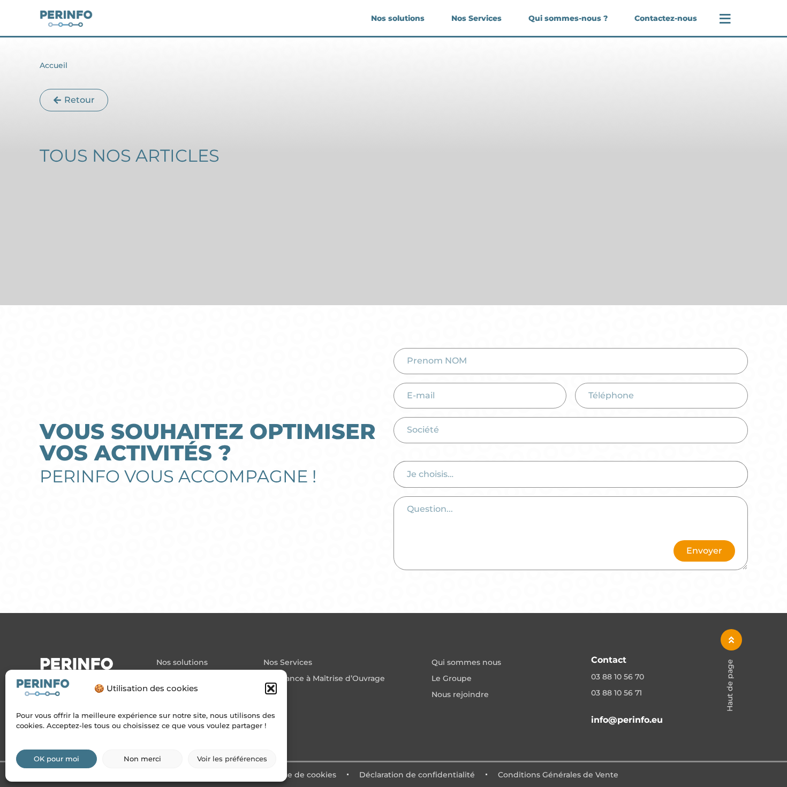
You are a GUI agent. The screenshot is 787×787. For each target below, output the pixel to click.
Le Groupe (452, 679)
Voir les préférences (232, 758)
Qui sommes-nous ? (568, 18)
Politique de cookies (297, 775)
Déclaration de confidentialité (417, 775)
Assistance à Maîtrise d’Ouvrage (324, 679)
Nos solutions (398, 18)
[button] (271, 688)
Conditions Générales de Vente (558, 775)
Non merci (142, 758)
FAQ (271, 695)
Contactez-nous (665, 18)
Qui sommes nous (466, 663)
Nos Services (476, 18)
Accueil (53, 65)
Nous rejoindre (460, 695)
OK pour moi (56, 758)
